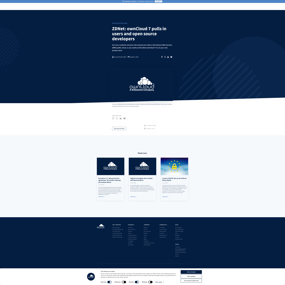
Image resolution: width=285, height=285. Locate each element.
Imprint (177, 256)
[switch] (124, 282)
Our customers (147, 231)
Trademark (177, 247)
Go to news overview (119, 128)
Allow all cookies (191, 272)
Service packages (179, 229)
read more (101, 196)
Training (177, 237)
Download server (116, 227)
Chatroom (162, 237)
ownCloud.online (116, 233)
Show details (158, 282)
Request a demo (179, 239)
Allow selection (191, 276)
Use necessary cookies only (191, 280)
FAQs (176, 233)
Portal (176, 235)
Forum (161, 233)
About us (146, 227)
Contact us (146, 241)
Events (145, 229)
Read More (158, 1)
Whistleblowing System (180, 252)
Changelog (130, 241)
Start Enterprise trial (117, 235)
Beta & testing (163, 231)
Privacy (177, 254)
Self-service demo (117, 237)
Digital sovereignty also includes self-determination (141, 179)
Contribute (162, 227)
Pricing (129, 233)
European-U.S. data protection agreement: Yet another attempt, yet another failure (109, 180)
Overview (130, 227)
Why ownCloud (131, 229)
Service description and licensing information (180, 249)
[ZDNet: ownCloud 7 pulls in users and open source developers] (162, 57)
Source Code (162, 229)
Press (145, 237)
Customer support (179, 231)
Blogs (145, 239)
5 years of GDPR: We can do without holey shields (174, 179)
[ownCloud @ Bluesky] (171, 57)
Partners (146, 233)
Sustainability (147, 245)
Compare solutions (132, 237)
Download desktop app (118, 229)
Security (130, 243)
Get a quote (130, 245)
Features (130, 231)
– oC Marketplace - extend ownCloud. (139, 1)
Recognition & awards (149, 243)
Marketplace (162, 235)
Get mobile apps (116, 231)
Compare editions (132, 235)
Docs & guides (178, 227)
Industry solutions (132, 239)
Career (145, 235)
